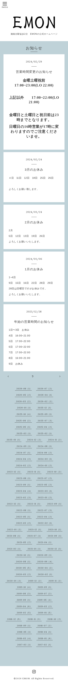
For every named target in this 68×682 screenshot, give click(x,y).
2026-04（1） (45, 395)
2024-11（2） (55, 439)
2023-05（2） (45, 484)
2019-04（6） (24, 606)
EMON (26, 678)
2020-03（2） (24, 574)
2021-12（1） (35, 529)
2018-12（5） (14, 619)
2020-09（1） (45, 555)
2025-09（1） (45, 414)
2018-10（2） (54, 619)
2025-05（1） (24, 427)
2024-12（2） (34, 439)
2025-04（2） (45, 427)
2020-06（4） (45, 561)
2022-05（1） (24, 516)
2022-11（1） (34, 503)
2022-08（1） (24, 510)
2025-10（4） (24, 414)
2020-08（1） (24, 561)
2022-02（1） (45, 523)
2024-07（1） (24, 452)
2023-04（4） (24, 491)
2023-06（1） (24, 484)
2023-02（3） (24, 497)
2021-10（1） (55, 529)
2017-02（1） (45, 644)
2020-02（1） (45, 574)
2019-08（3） (24, 593)
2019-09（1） (45, 587)
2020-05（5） (24, 567)
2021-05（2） (24, 542)
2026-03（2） (24, 401)
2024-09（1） (24, 446)
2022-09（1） (55, 503)
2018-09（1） (24, 625)
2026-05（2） (24, 395)
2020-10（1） (24, 555)
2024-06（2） (45, 452)
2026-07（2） (45, 388)
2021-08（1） (14, 535)
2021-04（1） (45, 542)
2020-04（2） (46, 567)
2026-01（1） (24, 407)
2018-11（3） (35, 619)
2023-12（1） (14, 471)
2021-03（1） (14, 548)
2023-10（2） (55, 471)
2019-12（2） (35, 580)
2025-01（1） (14, 439)
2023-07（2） (45, 478)
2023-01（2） (45, 497)
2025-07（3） (45, 420)
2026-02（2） (46, 401)
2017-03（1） (24, 644)
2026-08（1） (24, 388)
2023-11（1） (34, 471)
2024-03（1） (45, 459)
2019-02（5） (24, 612)
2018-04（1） (45, 632)
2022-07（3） (45, 510)
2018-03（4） (24, 638)
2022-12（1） (14, 503)
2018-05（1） (24, 632)
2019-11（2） (55, 580)
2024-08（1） (45, 446)
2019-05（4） (45, 600)
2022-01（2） (14, 529)
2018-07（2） (45, 625)
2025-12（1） (45, 407)
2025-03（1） (24, 433)
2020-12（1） (55, 548)
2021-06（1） (55, 535)
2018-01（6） (45, 638)
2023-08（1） (24, 478)
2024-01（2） (45, 465)
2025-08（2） (24, 420)
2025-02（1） (45, 433)
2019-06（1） (24, 600)
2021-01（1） (35, 548)
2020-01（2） (14, 580)
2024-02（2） (24, 465)
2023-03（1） (45, 491)
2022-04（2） (45, 516)
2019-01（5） (45, 612)
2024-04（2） (24, 459)
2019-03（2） (45, 606)
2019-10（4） (24, 587)
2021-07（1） (34, 535)
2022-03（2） (24, 523)
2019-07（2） (45, 593)
